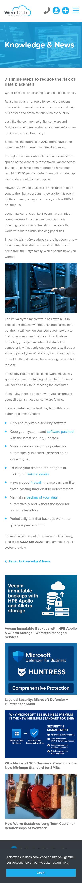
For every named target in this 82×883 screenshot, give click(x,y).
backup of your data (42, 497)
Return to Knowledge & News (29, 561)
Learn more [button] (61, 862)
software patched (60, 431)
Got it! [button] (41, 872)
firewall (36, 482)
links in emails (38, 474)
